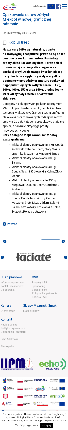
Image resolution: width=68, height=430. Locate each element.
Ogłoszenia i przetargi (13, 331)
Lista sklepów (31, 310)
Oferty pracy (8, 310)
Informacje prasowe (12, 282)
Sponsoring (38, 286)
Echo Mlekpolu (9, 339)
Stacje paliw (8, 346)
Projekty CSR (39, 282)
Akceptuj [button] (46, 425)
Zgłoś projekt (39, 289)
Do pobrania (8, 289)
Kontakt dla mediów (12, 286)
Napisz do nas (9, 324)
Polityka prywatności (13, 328)
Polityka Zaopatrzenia (44, 293)
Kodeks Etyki (39, 297)
